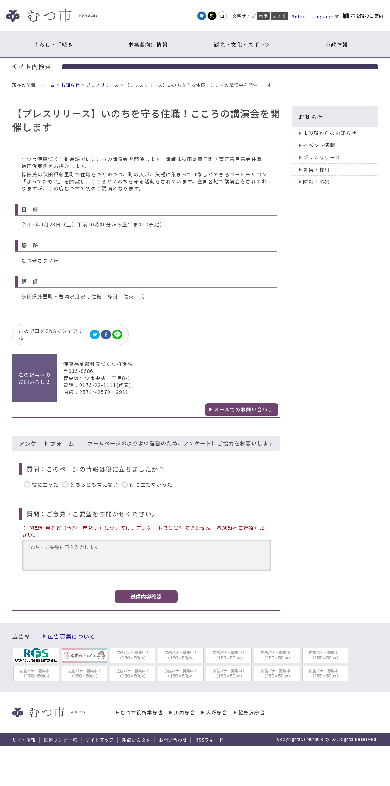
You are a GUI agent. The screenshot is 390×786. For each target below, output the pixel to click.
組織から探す (136, 740)
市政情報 (336, 44)
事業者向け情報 (148, 44)
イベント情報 (319, 145)
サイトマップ (99, 740)
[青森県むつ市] (52, 15)
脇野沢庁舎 (251, 712)
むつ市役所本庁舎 (141, 712)
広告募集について (71, 636)
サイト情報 (24, 740)
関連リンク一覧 (60, 740)
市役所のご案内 (367, 15)
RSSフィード (209, 740)
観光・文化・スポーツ (242, 44)
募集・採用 (316, 169)
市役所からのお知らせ (330, 132)
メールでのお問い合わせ (243, 409)
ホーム (48, 85)
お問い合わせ (173, 740)
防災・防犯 (316, 181)
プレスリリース (102, 85)
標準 (263, 16)
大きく (279, 16)
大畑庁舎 (216, 712)
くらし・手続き (53, 44)
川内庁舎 (184, 712)
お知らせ (70, 85)
